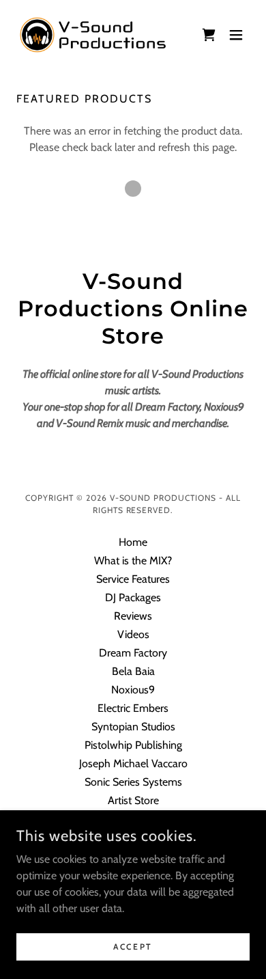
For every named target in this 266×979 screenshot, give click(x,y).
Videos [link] (133, 634)
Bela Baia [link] (133, 671)
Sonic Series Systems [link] (133, 781)
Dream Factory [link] (133, 652)
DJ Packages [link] (133, 597)
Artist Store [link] (133, 800)
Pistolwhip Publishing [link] (133, 745)
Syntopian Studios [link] (133, 726)
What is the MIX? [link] (133, 560)
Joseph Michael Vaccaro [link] (133, 763)
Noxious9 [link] (133, 689)
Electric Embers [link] (133, 708)
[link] (92, 34)
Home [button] (133, 542)
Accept (132, 946)
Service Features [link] (133, 579)
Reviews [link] (133, 615)
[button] (208, 35)
